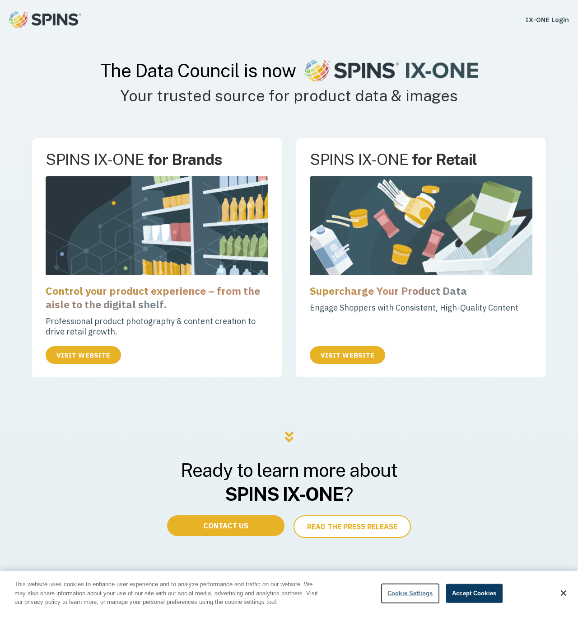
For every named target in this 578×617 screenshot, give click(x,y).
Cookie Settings (410, 593)
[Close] (563, 593)
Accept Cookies (474, 593)
